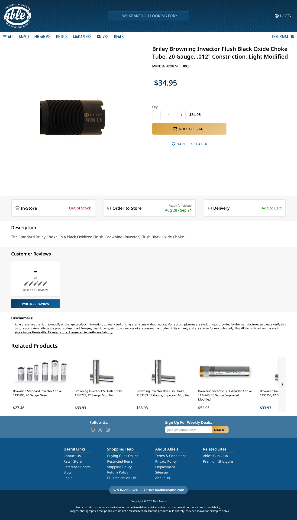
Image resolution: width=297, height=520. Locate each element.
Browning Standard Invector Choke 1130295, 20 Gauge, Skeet (37, 393)
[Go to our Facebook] (93, 429)
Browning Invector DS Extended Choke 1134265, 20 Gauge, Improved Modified (225, 395)
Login (68, 478)
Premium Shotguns (218, 461)
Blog (67, 472)
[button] (156, 115)
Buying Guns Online (123, 456)
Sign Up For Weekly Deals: (188, 422)
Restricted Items (120, 461)
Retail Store (73, 461)
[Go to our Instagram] (107, 429)
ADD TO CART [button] (192, 128)
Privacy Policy (166, 461)
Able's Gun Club (215, 456)
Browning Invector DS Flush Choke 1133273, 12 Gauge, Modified (99, 393)
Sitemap (161, 472)
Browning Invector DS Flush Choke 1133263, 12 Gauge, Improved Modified (163, 393)
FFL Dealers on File (122, 478)
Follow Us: (99, 422)
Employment (165, 467)
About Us (162, 478)
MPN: (157, 66)
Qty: (155, 107)
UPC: (185, 66)
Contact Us (72, 456)
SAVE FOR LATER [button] (192, 144)
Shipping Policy (119, 467)
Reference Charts (77, 467)
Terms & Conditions (170, 456)
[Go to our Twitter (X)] (100, 429)
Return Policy (117, 472)
